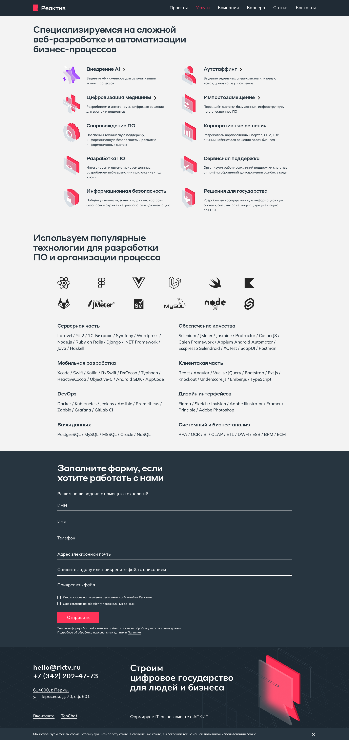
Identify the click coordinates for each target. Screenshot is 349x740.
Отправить (78, 617)
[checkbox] (104, 597)
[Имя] (174, 522)
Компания (228, 7)
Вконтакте (44, 715)
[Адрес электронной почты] (174, 554)
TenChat (69, 715)
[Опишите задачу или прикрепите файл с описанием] (174, 571)
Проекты (179, 7)
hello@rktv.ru (57, 667)
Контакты (306, 7)
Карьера (256, 7)
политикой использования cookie (230, 734)
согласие (124, 628)
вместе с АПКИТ (191, 716)
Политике (134, 632)
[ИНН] (174, 506)
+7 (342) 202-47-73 (65, 676)
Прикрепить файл (76, 584)
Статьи (280, 7)
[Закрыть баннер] (313, 734)
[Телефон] (174, 538)
